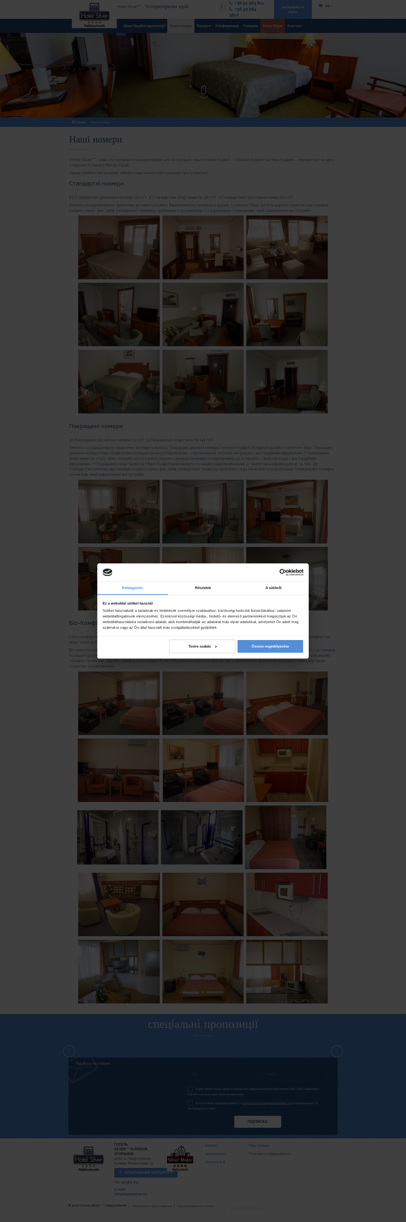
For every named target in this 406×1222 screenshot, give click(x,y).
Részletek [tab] (203, 588)
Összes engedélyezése (270, 646)
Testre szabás (199, 646)
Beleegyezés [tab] (132, 588)
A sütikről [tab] (273, 588)
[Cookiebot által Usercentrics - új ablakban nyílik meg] (283, 572)
